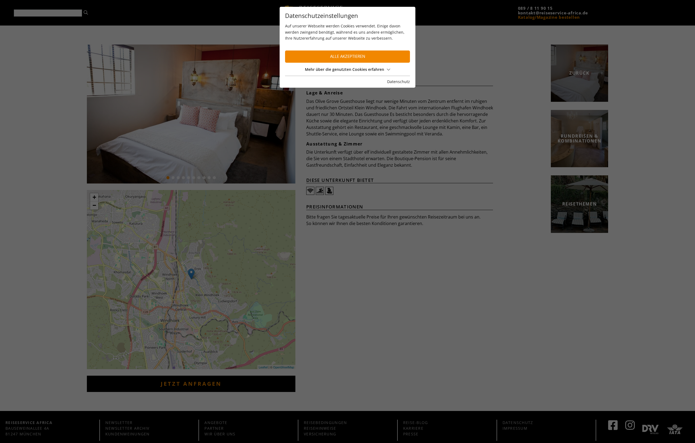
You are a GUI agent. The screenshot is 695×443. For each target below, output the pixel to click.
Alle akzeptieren (347, 56)
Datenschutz (398, 81)
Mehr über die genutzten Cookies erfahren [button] (344, 69)
